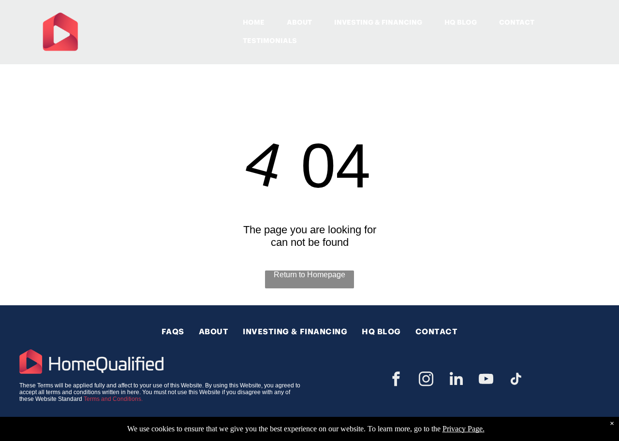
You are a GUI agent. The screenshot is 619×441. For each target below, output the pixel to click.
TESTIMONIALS (270, 40)
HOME (254, 22)
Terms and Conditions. (113, 399)
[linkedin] (456, 380)
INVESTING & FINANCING (378, 22)
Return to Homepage (309, 274)
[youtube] (486, 380)
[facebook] (396, 380)
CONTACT (516, 22)
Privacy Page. (463, 429)
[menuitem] (173, 332)
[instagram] (426, 380)
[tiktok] (516, 380)
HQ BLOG (460, 22)
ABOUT (299, 22)
